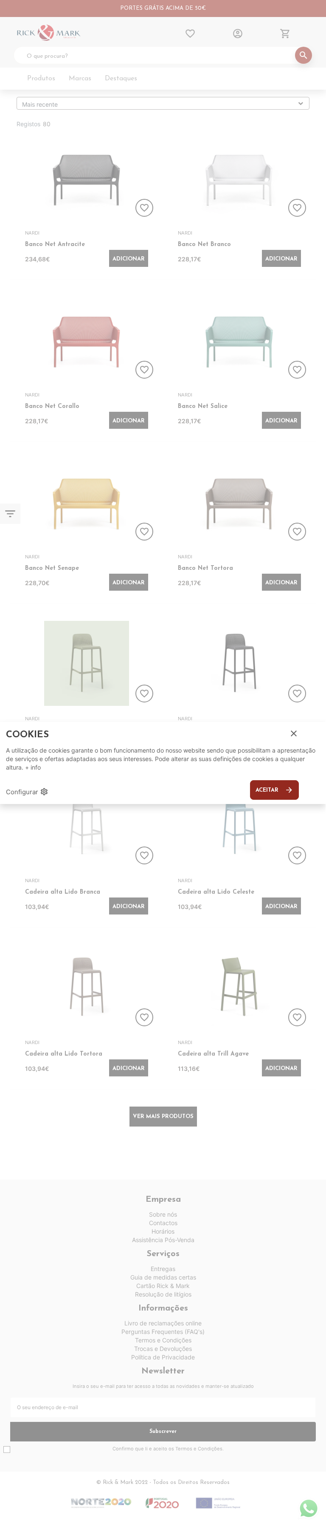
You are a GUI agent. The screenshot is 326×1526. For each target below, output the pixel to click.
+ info (33, 767)
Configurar (27, 791)
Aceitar (274, 790)
